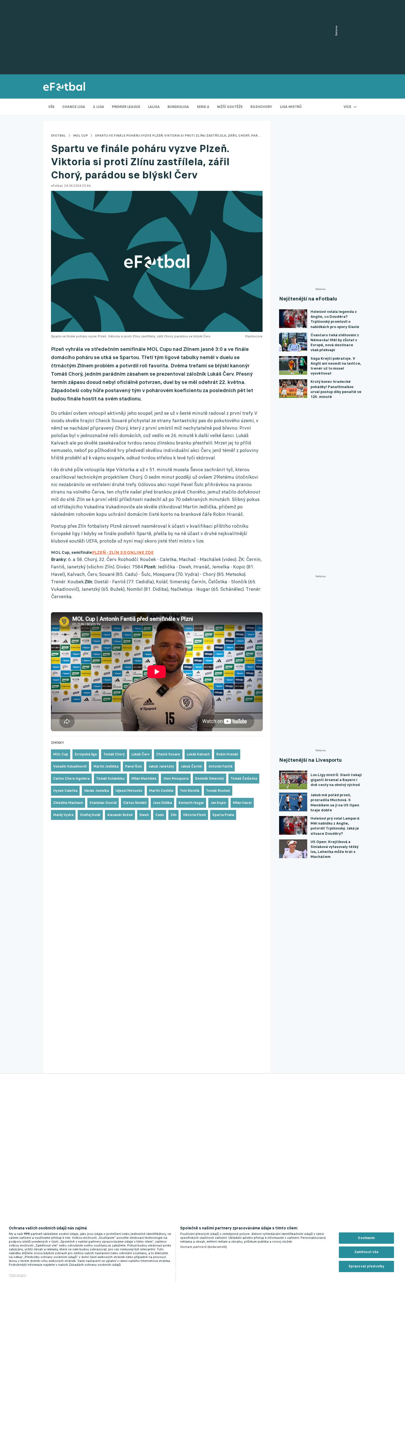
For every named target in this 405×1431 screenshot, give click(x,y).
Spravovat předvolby (366, 1266)
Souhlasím (366, 1238)
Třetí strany (17, 1275)
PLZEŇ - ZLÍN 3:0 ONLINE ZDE (123, 552)
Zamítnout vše (366, 1252)
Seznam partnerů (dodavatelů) (203, 1247)
